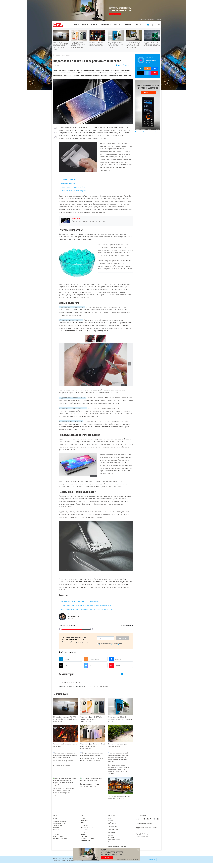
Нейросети (117, 24)
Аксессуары (56, 832)
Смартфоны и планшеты (59, 821)
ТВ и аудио (56, 834)
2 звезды (119, 65)
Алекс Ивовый (73, 616)
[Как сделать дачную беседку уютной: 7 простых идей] (92, 779)
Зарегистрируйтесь (76, 687)
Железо (110, 820)
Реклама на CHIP (139, 132)
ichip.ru (110, 835)
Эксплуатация (76, 218)
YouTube (117, 665)
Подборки (105, 24)
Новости (85, 24)
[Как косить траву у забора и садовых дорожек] (120, 733)
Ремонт (83, 822)
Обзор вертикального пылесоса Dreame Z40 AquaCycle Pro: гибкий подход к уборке (133, 45)
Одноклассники (94, 659)
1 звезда (117, 65)
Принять (152, 859)
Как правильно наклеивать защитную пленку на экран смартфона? (86, 609)
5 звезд (126, 65)
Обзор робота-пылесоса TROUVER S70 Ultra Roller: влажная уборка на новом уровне (60, 46)
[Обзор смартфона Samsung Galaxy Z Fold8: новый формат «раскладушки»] (92, 733)
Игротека (111, 816)
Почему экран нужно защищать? (73, 191)
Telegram (67, 659)
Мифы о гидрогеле (68, 183)
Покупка (83, 818)
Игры (109, 818)
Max (91, 665)
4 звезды (123, 65)
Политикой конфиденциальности (119, 644)
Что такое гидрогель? (69, 179)
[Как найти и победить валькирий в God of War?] (65, 733)
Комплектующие (57, 825)
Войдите (62, 687)
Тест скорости (113, 829)
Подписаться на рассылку (144, 823)
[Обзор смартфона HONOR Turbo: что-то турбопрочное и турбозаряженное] (92, 706)
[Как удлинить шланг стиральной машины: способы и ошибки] (92, 754)
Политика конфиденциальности (117, 846)
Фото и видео (56, 829)
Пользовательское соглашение (116, 844)
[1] (59, 629)
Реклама (111, 832)
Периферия (56, 827)
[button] (129, 364)
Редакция (111, 841)
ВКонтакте (118, 659)
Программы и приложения (60, 838)
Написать (127, 674)
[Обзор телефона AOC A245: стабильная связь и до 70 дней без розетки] (120, 706)
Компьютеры (84, 829)
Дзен (65, 665)
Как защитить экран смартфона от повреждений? (80, 601)
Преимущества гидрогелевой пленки (75, 187)
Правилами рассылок (104, 644)
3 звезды (121, 65)
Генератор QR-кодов (114, 839)
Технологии (128, 24)
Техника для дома (58, 836)
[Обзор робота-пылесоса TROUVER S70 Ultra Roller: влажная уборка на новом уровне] (65, 706)
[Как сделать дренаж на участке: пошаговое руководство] (120, 785)
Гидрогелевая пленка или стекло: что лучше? (89, 221)
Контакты (157, 132)
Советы (94, 24)
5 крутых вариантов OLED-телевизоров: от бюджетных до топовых (152, 44)
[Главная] (53, 55)
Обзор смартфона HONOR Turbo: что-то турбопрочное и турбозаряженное (78, 45)
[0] (92, 629)
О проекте (111, 837)
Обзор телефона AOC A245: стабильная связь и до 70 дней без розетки (116, 45)
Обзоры (74, 24)
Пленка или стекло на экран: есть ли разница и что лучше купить (86, 605)
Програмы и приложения (87, 838)
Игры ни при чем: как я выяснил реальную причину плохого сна (97, 44)
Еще (137, 24)
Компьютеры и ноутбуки (59, 823)
